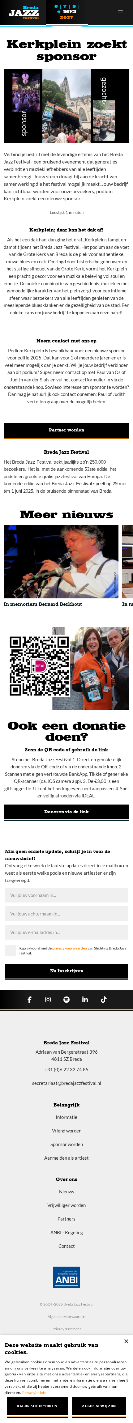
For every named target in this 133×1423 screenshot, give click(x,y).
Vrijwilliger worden (66, 1205)
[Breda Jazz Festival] (27, 12)
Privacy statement (67, 1329)
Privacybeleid (34, 1392)
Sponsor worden (66, 1144)
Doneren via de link (66, 812)
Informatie (66, 1117)
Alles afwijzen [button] (99, 1406)
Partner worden (66, 430)
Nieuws (66, 1191)
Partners (66, 1218)
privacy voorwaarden (69, 948)
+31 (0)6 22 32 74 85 (66, 1069)
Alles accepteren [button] (37, 1406)
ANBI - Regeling (66, 1232)
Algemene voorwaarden (67, 1316)
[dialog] (66, 1379)
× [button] (126, 1341)
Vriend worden (66, 1130)
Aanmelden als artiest (66, 1158)
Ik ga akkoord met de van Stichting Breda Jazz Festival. (73, 950)
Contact (66, 1246)
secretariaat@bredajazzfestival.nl (66, 1083)
